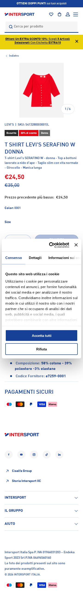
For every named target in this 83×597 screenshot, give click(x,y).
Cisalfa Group (22, 471)
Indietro (14, 56)
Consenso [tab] (13, 258)
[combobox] (41, 27)
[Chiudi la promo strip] (76, 42)
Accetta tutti (41, 336)
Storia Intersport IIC (26, 481)
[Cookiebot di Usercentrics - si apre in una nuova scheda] (51, 245)
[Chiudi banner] (76, 245)
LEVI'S (9, 124)
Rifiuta (41, 349)
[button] (59, 14)
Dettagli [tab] (35, 258)
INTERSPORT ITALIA (27, 574)
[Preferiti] (51, 14)
